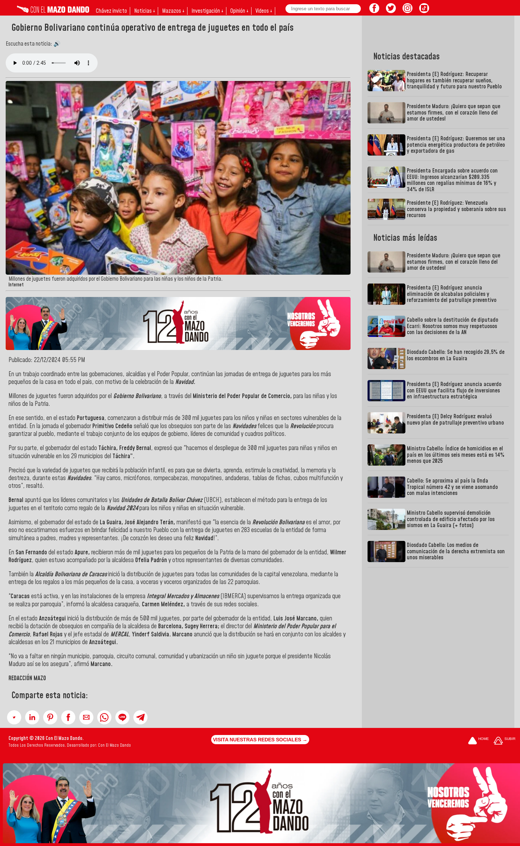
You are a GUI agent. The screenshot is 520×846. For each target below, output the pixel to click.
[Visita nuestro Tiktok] (424, 11)
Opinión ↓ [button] (239, 11)
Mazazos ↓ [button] (173, 11)
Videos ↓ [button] (263, 11)
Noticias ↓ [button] (144, 11)
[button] (14, 717)
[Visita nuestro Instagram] (407, 11)
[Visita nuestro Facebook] (374, 11)
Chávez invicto (111, 11)
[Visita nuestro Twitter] (391, 11)
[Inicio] (53, 11)
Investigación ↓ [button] (207, 11)
